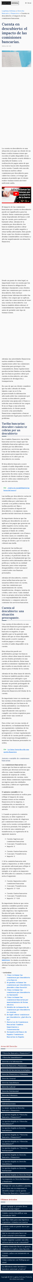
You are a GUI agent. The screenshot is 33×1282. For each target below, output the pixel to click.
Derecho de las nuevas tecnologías (16, 1070)
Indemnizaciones (9, 1104)
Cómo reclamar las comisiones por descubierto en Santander (18, 992)
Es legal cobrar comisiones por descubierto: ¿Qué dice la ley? (19, 1017)
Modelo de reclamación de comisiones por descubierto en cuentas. (18, 1009)
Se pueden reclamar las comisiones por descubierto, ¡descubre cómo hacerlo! (18, 984)
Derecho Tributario (10, 1095)
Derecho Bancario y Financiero (14, 1066)
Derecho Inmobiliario (10, 1083)
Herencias (6, 1099)
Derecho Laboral (8, 1087)
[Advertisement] (16, 86)
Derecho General (9, 1078)
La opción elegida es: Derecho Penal (16, 1175)
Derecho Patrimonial (10, 1091)
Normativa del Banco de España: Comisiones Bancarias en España (17, 1034)
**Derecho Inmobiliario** (12, 1057)
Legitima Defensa (9, 11)
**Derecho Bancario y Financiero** (16, 1053)
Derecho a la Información (12, 1062)
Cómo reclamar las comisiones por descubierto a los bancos (18, 977)
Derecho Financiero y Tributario (15, 1074)
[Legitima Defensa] (10, 3)
